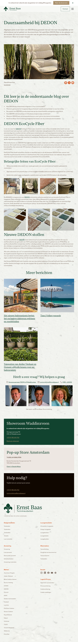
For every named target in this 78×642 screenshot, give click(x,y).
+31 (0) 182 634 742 (13, 437)
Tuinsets (6, 536)
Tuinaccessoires (44, 555)
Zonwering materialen (10, 562)
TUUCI (6, 624)
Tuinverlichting (44, 549)
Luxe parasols (8, 552)
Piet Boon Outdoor (9, 608)
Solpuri (6, 618)
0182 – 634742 (67, 382)
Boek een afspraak (13, 441)
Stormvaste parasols (10, 555)
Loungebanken (44, 532)
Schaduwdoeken (8, 559)
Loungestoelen (44, 536)
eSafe (5, 595)
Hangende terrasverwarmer (48, 552)
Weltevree (7, 631)
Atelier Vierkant (8, 576)
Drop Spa (6, 634)
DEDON (18, 129)
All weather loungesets (46, 526)
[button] (72, 9)
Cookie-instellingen (45, 592)
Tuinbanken (7, 529)
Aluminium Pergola (9, 573)
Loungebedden (44, 539)
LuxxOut (6, 605)
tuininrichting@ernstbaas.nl (49, 382)
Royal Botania (8, 614)
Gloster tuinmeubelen (10, 598)
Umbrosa (6, 621)
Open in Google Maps (14, 466)
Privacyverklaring (45, 586)
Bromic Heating (8, 582)
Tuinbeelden (43, 559)
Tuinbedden (7, 532)
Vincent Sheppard (9, 627)
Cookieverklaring (45, 589)
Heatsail (6, 602)
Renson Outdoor (8, 611)
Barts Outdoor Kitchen (10, 579)
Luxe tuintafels (8, 539)
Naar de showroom (61, 3)
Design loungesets (45, 529)
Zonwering (7, 549)
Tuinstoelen (7, 526)
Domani (6, 592)
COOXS (6, 586)
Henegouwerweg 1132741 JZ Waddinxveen (22, 382)
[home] (12, 9)
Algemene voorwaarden (47, 582)
